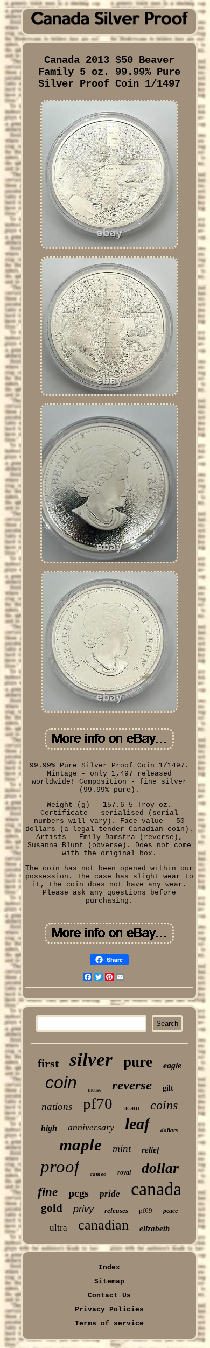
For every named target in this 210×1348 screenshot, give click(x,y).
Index (109, 1267)
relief (150, 1150)
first (48, 1063)
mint (122, 1148)
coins (164, 1105)
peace (170, 1210)
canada (156, 1189)
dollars (169, 1130)
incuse (94, 1090)
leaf (137, 1124)
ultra (58, 1228)
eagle (172, 1065)
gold (51, 1208)
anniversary (91, 1127)
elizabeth (154, 1228)
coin (61, 1082)
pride (110, 1194)
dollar (160, 1168)
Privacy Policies (109, 1309)
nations (56, 1106)
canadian (103, 1225)
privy (83, 1209)
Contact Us (109, 1295)
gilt (168, 1088)
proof (59, 1166)
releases (116, 1210)
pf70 (98, 1103)
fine (48, 1192)
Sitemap (109, 1281)
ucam (131, 1108)
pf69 (145, 1210)
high (49, 1128)
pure (137, 1062)
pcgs (78, 1193)
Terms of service (109, 1323)
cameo (98, 1173)
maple (80, 1144)
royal (124, 1172)
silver (91, 1059)
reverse (132, 1085)
